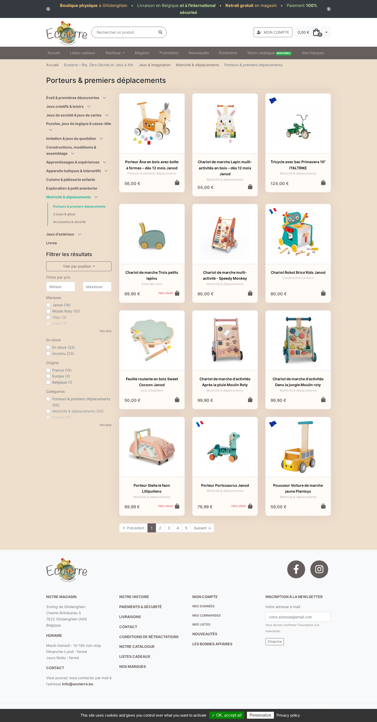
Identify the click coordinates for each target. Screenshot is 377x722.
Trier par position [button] (77, 266)
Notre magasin (61, 596)
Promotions (169, 53)
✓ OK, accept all (227, 715)
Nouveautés (198, 53)
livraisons (130, 616)
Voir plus (106, 331)
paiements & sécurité (140, 606)
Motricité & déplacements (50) (78, 411)
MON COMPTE (276, 32)
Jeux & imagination (155, 65)
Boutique (114, 53)
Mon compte (205, 596)
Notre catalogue (269, 53)
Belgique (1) (62, 382)
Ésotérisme (228, 53)
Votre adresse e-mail (282, 606)
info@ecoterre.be (77, 684)
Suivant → (202, 528)
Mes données (203, 606)
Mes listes (201, 624)
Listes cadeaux (82, 53)
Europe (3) (61, 376)
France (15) (62, 370)
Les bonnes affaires (212, 644)
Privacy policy (288, 715)
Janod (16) (61, 305)
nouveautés (204, 634)
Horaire (54, 635)
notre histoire (134, 596)
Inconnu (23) (63, 353)
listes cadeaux (134, 656)
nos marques (132, 666)
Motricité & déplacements (197, 65)
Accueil (53, 53)
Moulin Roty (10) (66, 311)
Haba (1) (59, 323)
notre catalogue (137, 646)
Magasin (142, 53)
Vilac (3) (59, 317)
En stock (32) (63, 347)
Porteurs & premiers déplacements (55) (81, 402)
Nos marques (313, 53)
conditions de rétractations (148, 637)
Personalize (260, 715)
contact (55, 668)
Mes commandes (206, 615)
